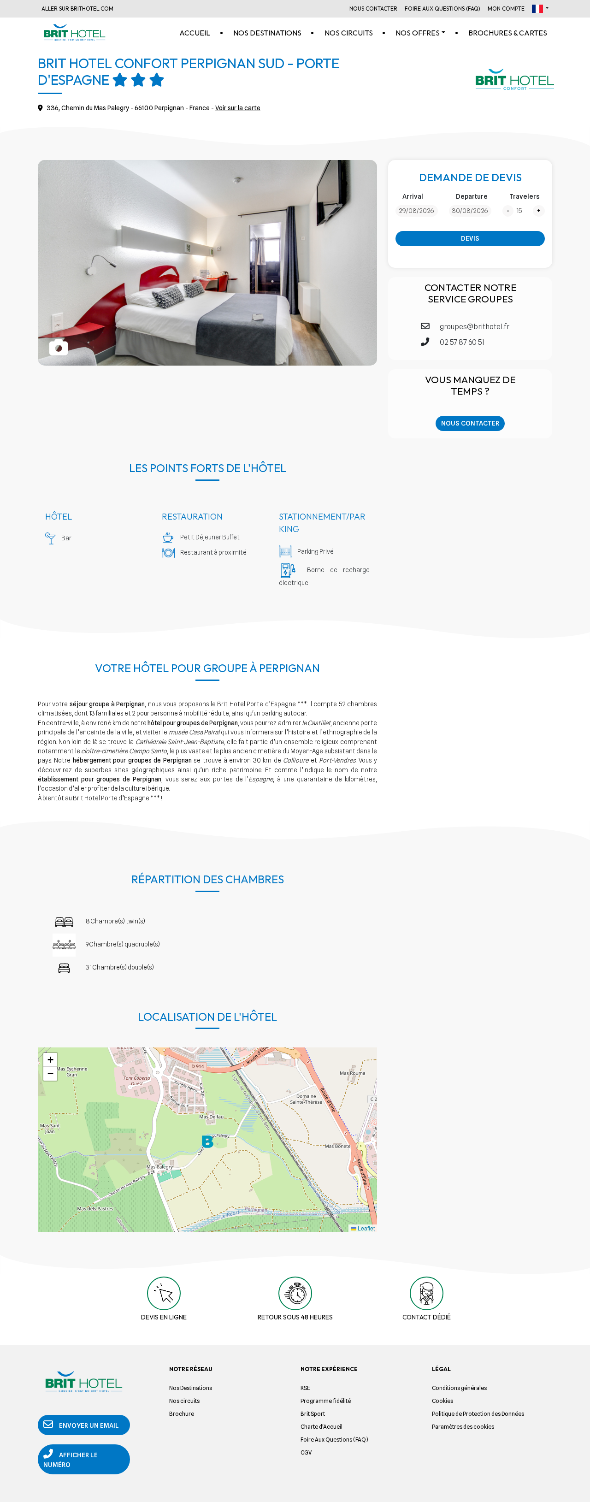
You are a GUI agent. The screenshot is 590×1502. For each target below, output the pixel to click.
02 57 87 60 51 (461, 342)
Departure (472, 196)
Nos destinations (267, 32)
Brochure (181, 1413)
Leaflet (365, 1228)
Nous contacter (470, 423)
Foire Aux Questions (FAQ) (442, 8)
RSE (305, 1387)
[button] (540, 9)
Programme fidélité (326, 1400)
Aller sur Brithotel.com (77, 8)
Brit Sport (313, 1413)
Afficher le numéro (70, 1459)
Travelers (524, 196)
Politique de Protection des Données (478, 1413)
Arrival (412, 196)
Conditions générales (459, 1387)
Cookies (442, 1400)
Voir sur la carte (237, 108)
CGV (306, 1452)
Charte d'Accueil (321, 1426)
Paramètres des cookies (463, 1426)
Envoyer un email (88, 1425)
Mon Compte (506, 8)
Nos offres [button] (417, 32)
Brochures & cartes (507, 32)
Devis (470, 238)
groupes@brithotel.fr (473, 326)
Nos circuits (348, 32)
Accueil (194, 32)
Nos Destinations (190, 1387)
